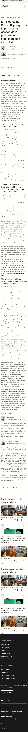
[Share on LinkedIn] (13, 487)
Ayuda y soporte (5, 669)
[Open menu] (24, 6)
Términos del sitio (5, 714)
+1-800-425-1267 (9, 687)
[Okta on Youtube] (2, 701)
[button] (2, 724)
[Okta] (5, 6)
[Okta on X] (5, 701)
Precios (3, 650)
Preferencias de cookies (6, 716)
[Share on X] (16, 487)
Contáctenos (7, 692)
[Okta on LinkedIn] (8, 701)
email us (24, 685)
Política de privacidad (17, 711)
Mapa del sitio (22, 714)
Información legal (5, 711)
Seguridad (14, 714)
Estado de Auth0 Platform (8, 678)
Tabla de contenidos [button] (8, 67)
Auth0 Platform (5, 647)
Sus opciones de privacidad (7, 719)
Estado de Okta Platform (7, 675)
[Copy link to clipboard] (11, 487)
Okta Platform (5, 644)
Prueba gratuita (5, 653)
